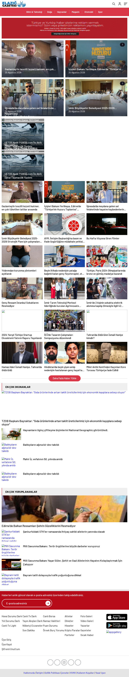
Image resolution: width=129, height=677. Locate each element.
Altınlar (69, 616)
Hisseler (69, 625)
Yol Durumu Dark (11, 620)
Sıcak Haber (87, 634)
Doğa (49, 12)
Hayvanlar (62, 12)
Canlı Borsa (49, 616)
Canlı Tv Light (9, 625)
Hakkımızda (29, 672)
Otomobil (88, 12)
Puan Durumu (50, 625)
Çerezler (65, 672)
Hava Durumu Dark (12, 616)
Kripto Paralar (72, 630)
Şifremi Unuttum (11, 649)
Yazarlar (85, 625)
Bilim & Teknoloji (34, 12)
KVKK (73, 672)
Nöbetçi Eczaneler (33, 625)
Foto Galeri (86, 616)
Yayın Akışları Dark (32, 620)
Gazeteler (85, 630)
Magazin (75, 12)
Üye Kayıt (7, 644)
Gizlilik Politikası (52, 672)
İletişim (39, 672)
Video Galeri (86, 620)
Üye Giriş (6, 639)
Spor (100, 12)
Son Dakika (29, 630)
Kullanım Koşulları (85, 672)
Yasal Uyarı (100, 672)
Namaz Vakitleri (51, 620)
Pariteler (69, 634)
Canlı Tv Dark (30, 616)
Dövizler (69, 620)
